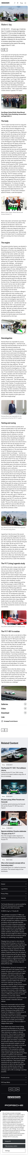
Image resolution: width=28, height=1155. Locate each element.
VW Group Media (5, 1082)
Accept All (8, 1141)
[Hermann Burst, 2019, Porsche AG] (14, 407)
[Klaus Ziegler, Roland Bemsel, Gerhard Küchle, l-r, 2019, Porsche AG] (14, 203)
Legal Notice (4, 889)
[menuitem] (14, 884)
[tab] (14, 704)
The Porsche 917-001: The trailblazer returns (13, 769)
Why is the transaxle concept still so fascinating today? (13, 864)
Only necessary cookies (11, 1146)
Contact (3, 884)
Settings (7, 1151)
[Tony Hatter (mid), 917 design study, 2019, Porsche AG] (14, 617)
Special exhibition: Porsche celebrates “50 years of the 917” (13, 832)
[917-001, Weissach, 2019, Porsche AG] (14, 327)
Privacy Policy (4, 894)
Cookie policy (15, 1136)
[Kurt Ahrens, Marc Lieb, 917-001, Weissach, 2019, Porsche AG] (14, 518)
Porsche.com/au (5, 1077)
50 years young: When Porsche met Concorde (12, 800)
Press (21, 3)
